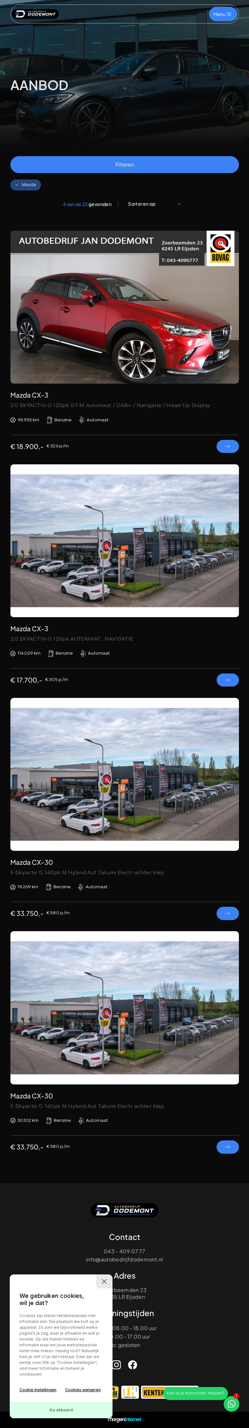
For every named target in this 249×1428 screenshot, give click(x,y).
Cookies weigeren (83, 1389)
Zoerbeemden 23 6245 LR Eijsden (124, 1293)
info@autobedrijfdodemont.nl (124, 1259)
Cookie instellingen (37, 1389)
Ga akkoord (61, 1410)
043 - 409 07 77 (124, 1251)
